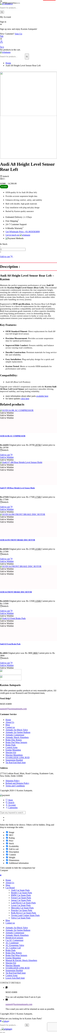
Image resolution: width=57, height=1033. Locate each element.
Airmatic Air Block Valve (17, 730)
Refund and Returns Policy (17, 783)
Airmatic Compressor (15, 735)
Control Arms (11, 747)
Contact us (10, 727)
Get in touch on (13, 235)
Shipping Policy (13, 781)
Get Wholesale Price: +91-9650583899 (23, 231)
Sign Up (18, 34)
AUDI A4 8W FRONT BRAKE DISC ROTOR (17, 540)
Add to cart (5, 256)
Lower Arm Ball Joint (15, 978)
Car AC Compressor (14, 940)
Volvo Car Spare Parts (20, 918)
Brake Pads (10, 745)
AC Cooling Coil (13, 948)
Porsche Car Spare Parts (21, 910)
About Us (10, 722)
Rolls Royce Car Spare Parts (23, 913)
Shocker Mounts (13, 965)
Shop (8, 885)
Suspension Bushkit (14, 760)
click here (25, 398)
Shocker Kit (11, 752)
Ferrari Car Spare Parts (21, 898)
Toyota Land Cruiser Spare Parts (25, 915)
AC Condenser (12, 943)
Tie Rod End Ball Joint (16, 762)
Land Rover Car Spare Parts (23, 903)
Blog (8, 725)
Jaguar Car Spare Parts (21, 900)
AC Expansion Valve (15, 945)
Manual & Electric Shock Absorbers (21, 960)
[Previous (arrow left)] (1, 1032)
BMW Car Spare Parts (21, 895)
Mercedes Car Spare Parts (22, 908)
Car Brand (10, 887)
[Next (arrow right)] (4, 1032)
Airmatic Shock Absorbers (17, 737)
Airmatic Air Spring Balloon (18, 732)
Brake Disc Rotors (14, 740)
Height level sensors (14, 938)
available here (42, 396)
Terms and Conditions (15, 786)
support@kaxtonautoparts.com (19, 1004)
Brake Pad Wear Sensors (16, 742)
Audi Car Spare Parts (20, 890)
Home (8, 63)
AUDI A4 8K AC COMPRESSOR (12, 436)
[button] (7, 413)
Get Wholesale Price (22, 257)
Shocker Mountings (14, 755)
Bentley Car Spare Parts (21, 893)
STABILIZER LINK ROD (18, 757)
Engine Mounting (13, 750)
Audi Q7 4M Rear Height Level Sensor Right (17, 488)
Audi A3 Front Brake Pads (10, 644)
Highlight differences (11, 3)
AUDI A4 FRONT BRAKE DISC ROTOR (16, 592)
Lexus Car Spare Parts (21, 905)
